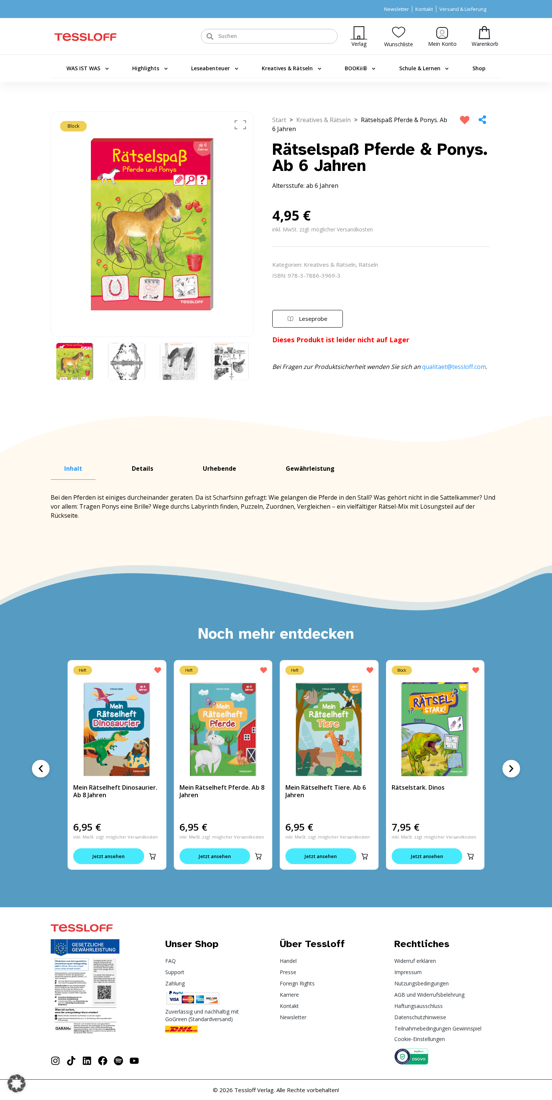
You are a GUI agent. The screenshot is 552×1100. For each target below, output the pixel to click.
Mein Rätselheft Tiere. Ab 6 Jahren (325, 791)
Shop (479, 68)
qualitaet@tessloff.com (454, 367)
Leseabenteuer (210, 68)
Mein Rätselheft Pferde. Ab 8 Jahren (221, 791)
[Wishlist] (398, 32)
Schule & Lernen (419, 68)
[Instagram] (55, 1060)
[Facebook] (102, 1060)
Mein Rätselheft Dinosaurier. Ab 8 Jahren (115, 791)
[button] (152, 856)
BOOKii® (356, 68)
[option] (152, 224)
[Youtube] (134, 1060)
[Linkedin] (87, 1060)
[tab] (73, 469)
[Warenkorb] (484, 32)
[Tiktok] (71, 1060)
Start (279, 120)
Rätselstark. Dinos (418, 787)
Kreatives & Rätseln (287, 68)
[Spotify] (118, 1060)
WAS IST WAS (83, 68)
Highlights (145, 68)
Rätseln (368, 264)
